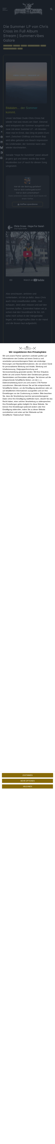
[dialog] (27, 743)
